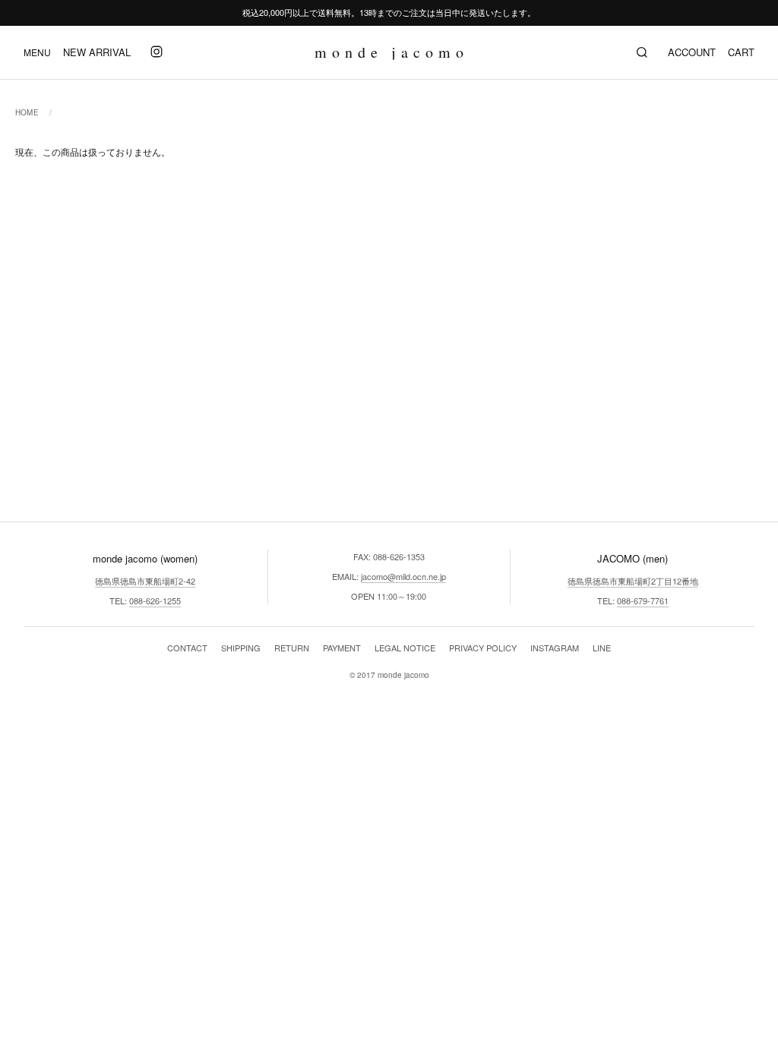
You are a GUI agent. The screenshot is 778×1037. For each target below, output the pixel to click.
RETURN (291, 647)
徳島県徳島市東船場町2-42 (145, 581)
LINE (602, 647)
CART (741, 52)
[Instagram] (156, 52)
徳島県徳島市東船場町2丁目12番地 (633, 581)
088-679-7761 (643, 600)
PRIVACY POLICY (483, 647)
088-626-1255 (155, 600)
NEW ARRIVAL (97, 52)
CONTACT (187, 647)
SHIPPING (241, 647)
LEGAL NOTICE (405, 647)
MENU (37, 52)
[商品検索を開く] (642, 52)
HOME (27, 112)
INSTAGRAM (554, 647)
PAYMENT (342, 647)
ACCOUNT (692, 52)
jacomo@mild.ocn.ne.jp (403, 576)
